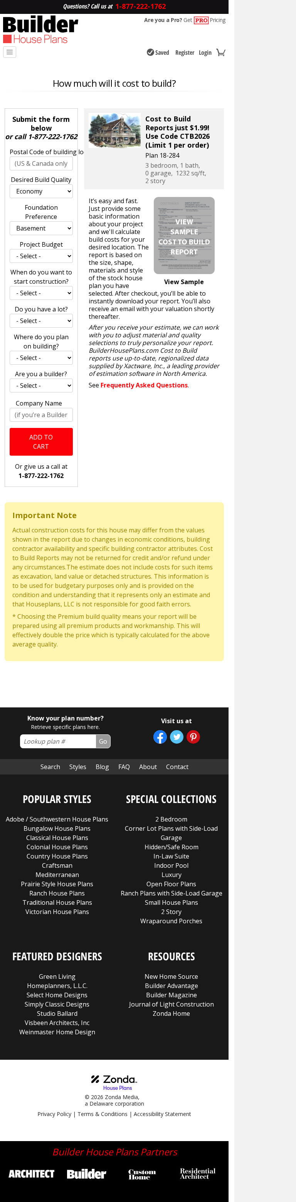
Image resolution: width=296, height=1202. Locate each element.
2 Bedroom (171, 819)
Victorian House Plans (57, 911)
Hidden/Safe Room (171, 847)
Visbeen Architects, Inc (57, 1023)
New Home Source (171, 976)
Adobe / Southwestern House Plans (57, 819)
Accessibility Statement (162, 1114)
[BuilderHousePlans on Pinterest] (193, 737)
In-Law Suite (171, 856)
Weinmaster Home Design (57, 1032)
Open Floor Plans (171, 884)
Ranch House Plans (57, 893)
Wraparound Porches (171, 921)
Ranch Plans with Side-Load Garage (171, 893)
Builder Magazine (171, 995)
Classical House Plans (57, 837)
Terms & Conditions (102, 1114)
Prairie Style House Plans (57, 884)
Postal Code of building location (41, 152)
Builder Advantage (171, 985)
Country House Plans (57, 856)
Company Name (39, 403)
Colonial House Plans (57, 847)
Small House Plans (171, 902)
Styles (77, 767)
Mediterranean (57, 874)
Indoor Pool (171, 865)
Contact (177, 767)
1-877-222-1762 (52, 136)
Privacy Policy (54, 1114)
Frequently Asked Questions (144, 385)
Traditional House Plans (57, 902)
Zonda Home (171, 1013)
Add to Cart (41, 442)
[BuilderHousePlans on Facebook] (160, 737)
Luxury (171, 874)
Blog (102, 767)
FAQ (124, 767)
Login (205, 52)
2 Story (171, 911)
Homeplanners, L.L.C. (57, 985)
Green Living (57, 976)
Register (184, 52)
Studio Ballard (57, 1013)
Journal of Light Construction (171, 1004)
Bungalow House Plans (57, 828)
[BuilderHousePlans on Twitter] (176, 737)
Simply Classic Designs (57, 1004)
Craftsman (57, 865)
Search (50, 767)
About (148, 767)
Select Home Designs (57, 995)
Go (103, 741)
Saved (162, 52)
